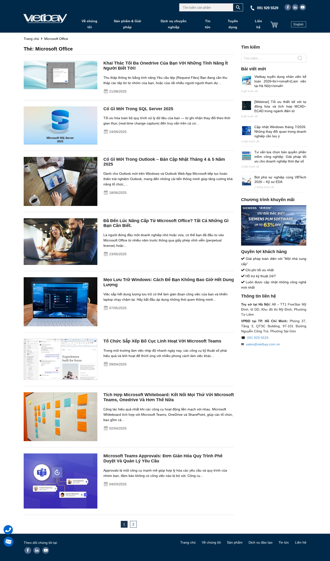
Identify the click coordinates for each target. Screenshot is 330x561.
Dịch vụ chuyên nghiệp (174, 24)
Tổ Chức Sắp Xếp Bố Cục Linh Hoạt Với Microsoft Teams (162, 341)
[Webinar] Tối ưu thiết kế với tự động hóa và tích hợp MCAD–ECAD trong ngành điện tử (280, 106)
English (298, 24)
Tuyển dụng (233, 24)
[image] (60, 77)
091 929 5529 (257, 338)
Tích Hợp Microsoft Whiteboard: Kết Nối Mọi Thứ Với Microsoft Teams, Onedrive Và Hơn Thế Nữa (168, 397)
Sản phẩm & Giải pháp (127, 24)
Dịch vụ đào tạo (261, 542)
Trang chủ (188, 542)
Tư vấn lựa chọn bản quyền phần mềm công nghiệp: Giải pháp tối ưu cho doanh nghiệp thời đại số (280, 156)
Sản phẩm (235, 542)
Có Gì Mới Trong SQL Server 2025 (138, 108)
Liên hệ (258, 24)
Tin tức (207, 24)
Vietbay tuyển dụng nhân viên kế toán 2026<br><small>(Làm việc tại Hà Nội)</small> (280, 81)
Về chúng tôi (89, 24)
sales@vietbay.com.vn (263, 344)
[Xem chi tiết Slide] (273, 225)
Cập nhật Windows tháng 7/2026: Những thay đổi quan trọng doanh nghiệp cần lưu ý (280, 131)
